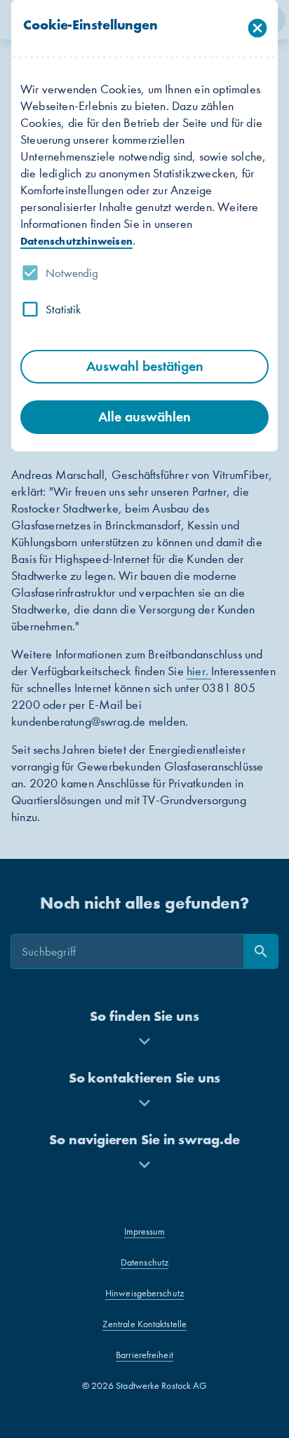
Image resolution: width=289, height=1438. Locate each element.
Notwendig (72, 273)
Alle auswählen (144, 417)
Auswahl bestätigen (144, 366)
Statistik (63, 309)
